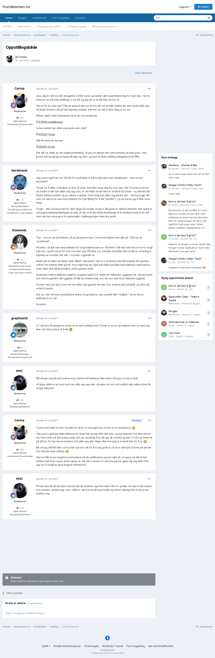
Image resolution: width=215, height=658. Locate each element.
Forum (9, 17)
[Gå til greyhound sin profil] (20, 330)
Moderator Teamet (112, 646)
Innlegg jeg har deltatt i (49, 26)
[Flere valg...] (149, 89)
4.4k (21, 400)
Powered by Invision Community (107, 653)
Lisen (171, 336)
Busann (176, 168)
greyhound (19, 318)
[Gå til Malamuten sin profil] (164, 298)
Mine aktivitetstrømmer (104, 26)
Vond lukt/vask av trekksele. (183, 322)
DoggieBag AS (107, 650)
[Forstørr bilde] (49, 121)
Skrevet (192, 168)
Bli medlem (203, 6)
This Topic (195, 17)
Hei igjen (173, 311)
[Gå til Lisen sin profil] (164, 334)
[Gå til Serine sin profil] (164, 237)
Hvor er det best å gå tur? (182, 201)
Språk (45, 646)
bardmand (19, 170)
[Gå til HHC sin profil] (20, 382)
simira (175, 205)
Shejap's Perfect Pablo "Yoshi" (185, 185)
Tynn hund (174, 333)
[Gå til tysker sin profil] (164, 323)
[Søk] (208, 17)
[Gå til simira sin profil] (164, 203)
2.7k (21, 199)
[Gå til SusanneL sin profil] (20, 242)
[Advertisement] (79, 546)
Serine (175, 238)
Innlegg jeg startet (76, 26)
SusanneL (19, 230)
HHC (19, 371)
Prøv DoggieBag (60, 17)
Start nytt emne (143, 72)
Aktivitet (7, 26)
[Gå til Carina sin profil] (9, 58)
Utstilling (35, 60)
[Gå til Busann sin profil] (164, 167)
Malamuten (174, 303)
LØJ (174, 262)
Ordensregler (91, 646)
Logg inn (184, 7)
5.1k (21, 259)
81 (21, 347)
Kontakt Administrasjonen (67, 646)
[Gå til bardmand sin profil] (20, 182)
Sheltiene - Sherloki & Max (182, 165)
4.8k (21, 117)
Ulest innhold (24, 26)
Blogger (22, 17)
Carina (23, 56)
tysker (171, 325)
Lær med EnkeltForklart (160, 646)
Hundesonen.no (16, 7)
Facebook (80, 17)
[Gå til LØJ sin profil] (164, 260)
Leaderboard (39, 17)
